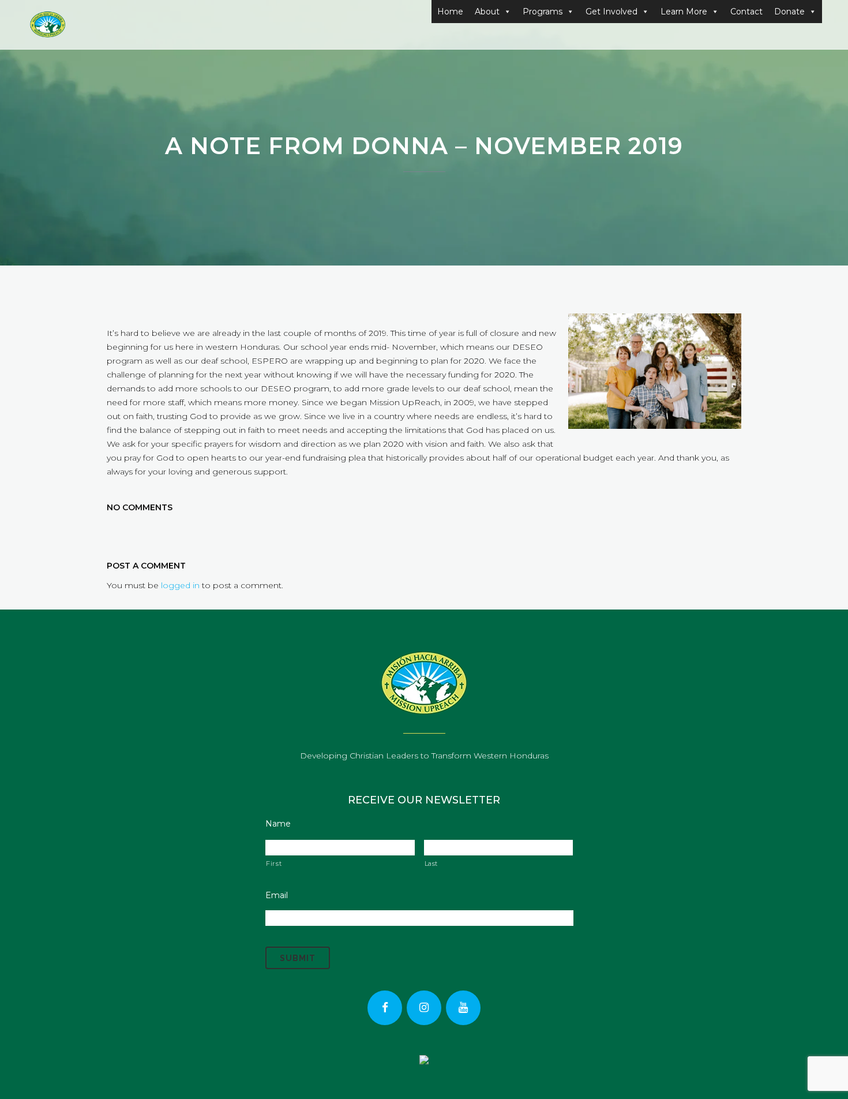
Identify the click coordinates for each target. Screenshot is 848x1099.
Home (450, 11)
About (487, 11)
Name (278, 823)
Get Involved (611, 11)
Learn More (684, 11)
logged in (180, 585)
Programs (542, 11)
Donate (789, 11)
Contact (746, 11)
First (274, 863)
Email (276, 895)
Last (431, 863)
